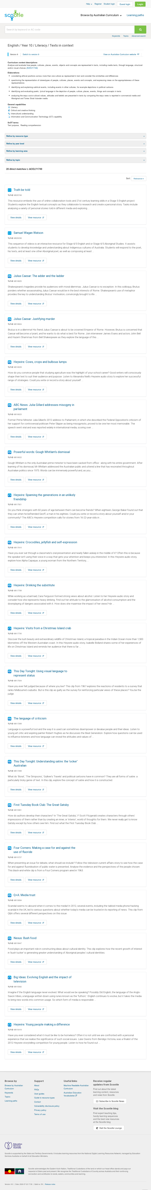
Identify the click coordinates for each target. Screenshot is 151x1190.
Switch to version (31, 54)
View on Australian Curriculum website (119, 54)
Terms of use (39, 1114)
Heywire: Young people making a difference (42, 1024)
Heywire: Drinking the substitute (34, 585)
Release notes (50, 1184)
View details (15, 217)
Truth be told (22, 190)
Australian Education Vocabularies (72, 1094)
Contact (37, 1101)
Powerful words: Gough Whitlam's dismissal (42, 452)
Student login (109, 3)
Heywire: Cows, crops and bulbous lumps (40, 362)
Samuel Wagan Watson (28, 233)
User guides (39, 1093)
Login (140, 4)
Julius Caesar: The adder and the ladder (39, 276)
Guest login (125, 4)
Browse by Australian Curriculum (100, 15)
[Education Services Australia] (13, 1148)
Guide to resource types (44, 1097)
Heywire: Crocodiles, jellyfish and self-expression (45, 542)
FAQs (36, 1089)
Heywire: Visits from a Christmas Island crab (42, 628)
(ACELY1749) (32, 67)
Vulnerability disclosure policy (46, 1105)
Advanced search (139, 36)
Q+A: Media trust (24, 895)
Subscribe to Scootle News (111, 1101)
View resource (35, 217)
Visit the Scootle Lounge (110, 1127)
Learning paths (135, 15)
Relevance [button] (138, 178)
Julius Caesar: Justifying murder (34, 319)
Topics (125, 36)
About (36, 1085)
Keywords (116, 36)
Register (98, 3)
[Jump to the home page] (14, 15)
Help (88, 3)
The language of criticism (30, 718)
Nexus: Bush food (25, 938)
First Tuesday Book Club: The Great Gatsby (41, 805)
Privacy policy (40, 1110)
